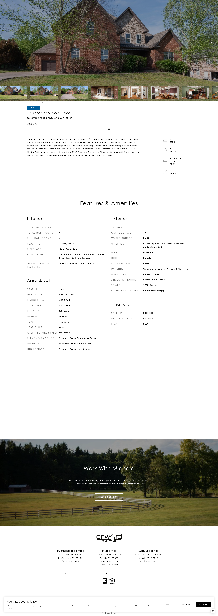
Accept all (203, 604)
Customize (186, 604)
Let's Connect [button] (109, 497)
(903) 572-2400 (70, 561)
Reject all (170, 604)
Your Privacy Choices (109, 613)
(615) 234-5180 (109, 564)
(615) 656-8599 (147, 561)
